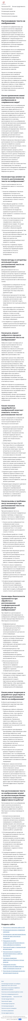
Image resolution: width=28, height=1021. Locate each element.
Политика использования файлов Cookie (12, 992)
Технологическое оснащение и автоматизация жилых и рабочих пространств (12, 953)
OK (20, 1019)
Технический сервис (7, 9)
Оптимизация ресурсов (7, 14)
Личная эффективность (7, 1013)
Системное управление (7, 1010)
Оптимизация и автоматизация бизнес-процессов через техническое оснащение (14, 936)
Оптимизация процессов (8, 11)
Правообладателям (6, 996)
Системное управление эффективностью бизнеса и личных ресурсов (13, 960)
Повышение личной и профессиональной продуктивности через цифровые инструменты (13, 943)
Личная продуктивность (18, 6)
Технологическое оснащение (9, 16)
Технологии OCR (5, 6)
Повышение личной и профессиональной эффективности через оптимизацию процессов (13, 966)
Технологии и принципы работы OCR (14, 927)
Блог (2, 981)
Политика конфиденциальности (9, 994)
